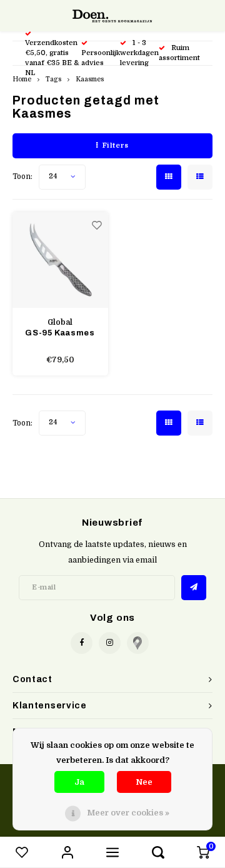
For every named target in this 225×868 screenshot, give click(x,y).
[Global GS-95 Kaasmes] (60, 260)
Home (21, 79)
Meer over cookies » (128, 812)
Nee (144, 782)
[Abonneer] (193, 587)
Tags (53, 79)
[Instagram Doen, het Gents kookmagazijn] (110, 643)
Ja (79, 782)
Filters (115, 145)
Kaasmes (90, 79)
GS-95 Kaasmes (59, 333)
